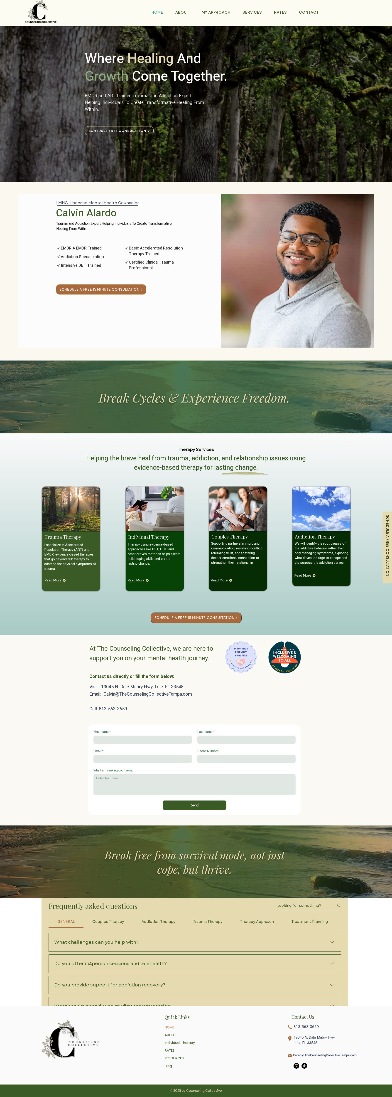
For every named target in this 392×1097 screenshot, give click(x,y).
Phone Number (207, 751)
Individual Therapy (180, 1062)
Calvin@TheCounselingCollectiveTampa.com (147, 694)
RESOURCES (174, 1078)
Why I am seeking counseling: (113, 770)
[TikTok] (304, 1086)
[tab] (66, 922)
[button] (252, 12)
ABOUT (170, 1055)
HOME (169, 1047)
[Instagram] (296, 1086)
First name (102, 732)
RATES (170, 1070)
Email (98, 751)
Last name (206, 732)
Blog (168, 1085)
